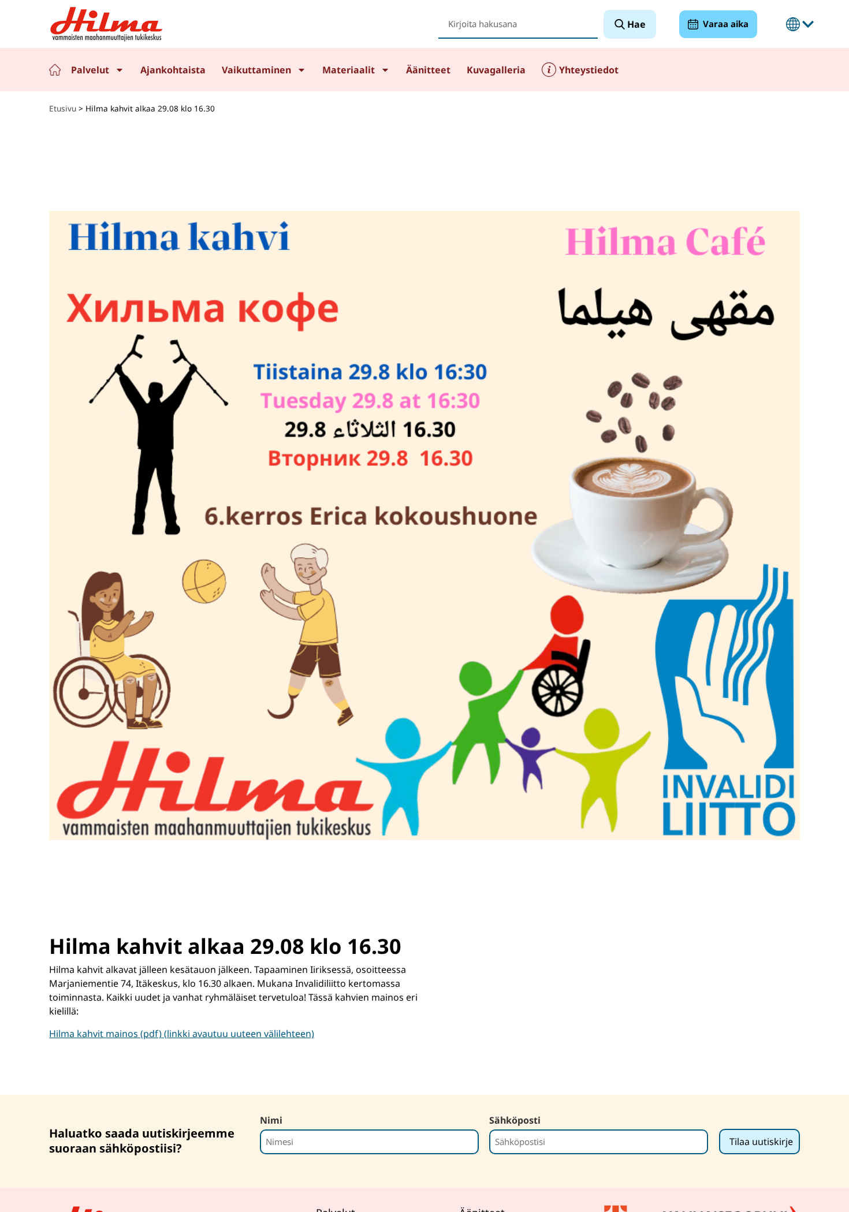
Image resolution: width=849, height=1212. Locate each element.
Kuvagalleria (496, 70)
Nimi (271, 1120)
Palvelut (90, 70)
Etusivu (55, 70)
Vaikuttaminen (256, 70)
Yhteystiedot (589, 70)
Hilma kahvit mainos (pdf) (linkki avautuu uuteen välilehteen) (181, 1033)
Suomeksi (793, 24)
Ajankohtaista (173, 70)
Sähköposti (515, 1120)
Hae (635, 24)
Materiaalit (348, 70)
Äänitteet (428, 70)
